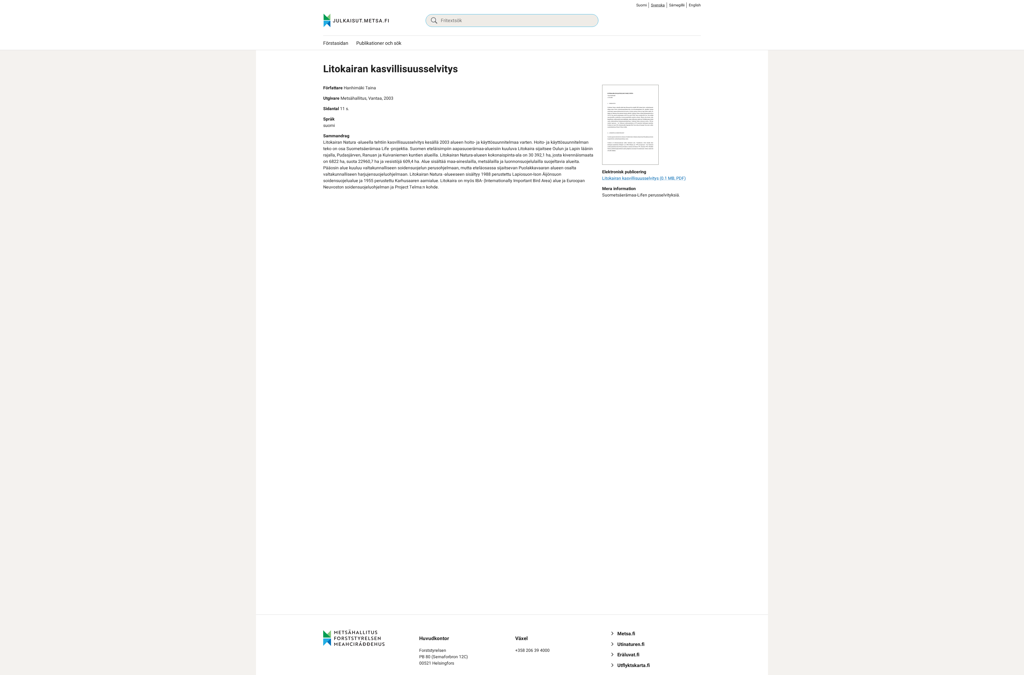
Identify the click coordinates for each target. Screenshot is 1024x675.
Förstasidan (335, 43)
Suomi (641, 5)
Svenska (658, 5)
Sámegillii (677, 5)
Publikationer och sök (378, 43)
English (695, 5)
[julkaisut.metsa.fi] (354, 637)
